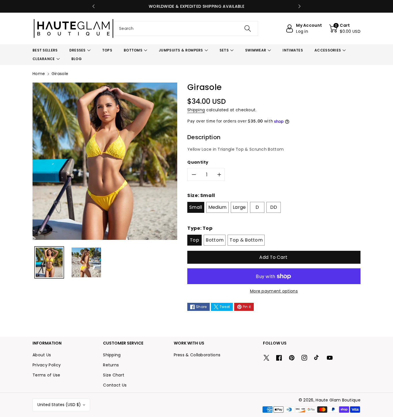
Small (195, 207)
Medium (217, 207)
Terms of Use (46, 375)
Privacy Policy (47, 365)
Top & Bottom (246, 240)
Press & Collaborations (197, 355)
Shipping (196, 110)
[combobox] (186, 28)
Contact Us (115, 385)
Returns (111, 365)
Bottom (215, 240)
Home (39, 73)
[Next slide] (299, 6)
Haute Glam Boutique (338, 400)
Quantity (198, 162)
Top (194, 240)
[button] (344, 28)
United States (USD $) (59, 405)
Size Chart (113, 375)
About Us (42, 355)
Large (239, 207)
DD (273, 207)
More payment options (274, 291)
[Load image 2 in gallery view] (86, 262)
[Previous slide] (93, 6)
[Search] (247, 28)
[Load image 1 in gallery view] (49, 262)
